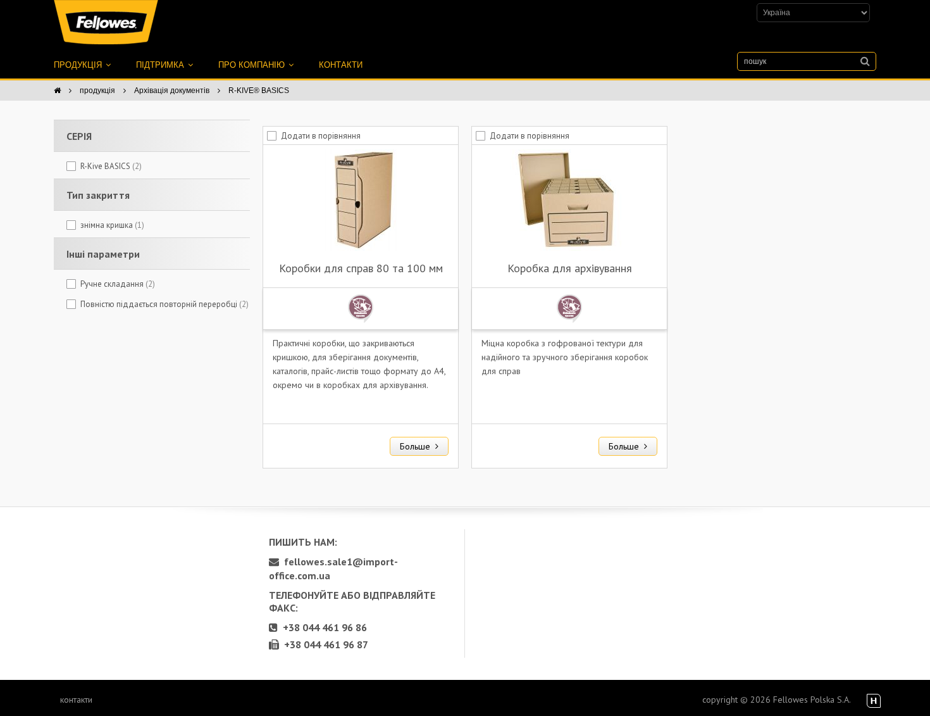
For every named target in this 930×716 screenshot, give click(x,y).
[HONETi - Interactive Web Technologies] (874, 701)
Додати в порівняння (321, 135)
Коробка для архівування (569, 268)
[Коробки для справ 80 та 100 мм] (360, 199)
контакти (341, 65)
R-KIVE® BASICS (258, 90)
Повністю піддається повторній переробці (164, 304)
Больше (417, 446)
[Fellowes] (106, 22)
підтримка (161, 65)
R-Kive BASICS (111, 166)
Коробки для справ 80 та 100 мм (361, 268)
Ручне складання (117, 284)
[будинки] (57, 90)
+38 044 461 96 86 (322, 627)
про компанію (252, 65)
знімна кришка (112, 225)
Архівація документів (171, 90)
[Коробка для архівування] (569, 199)
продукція (79, 65)
